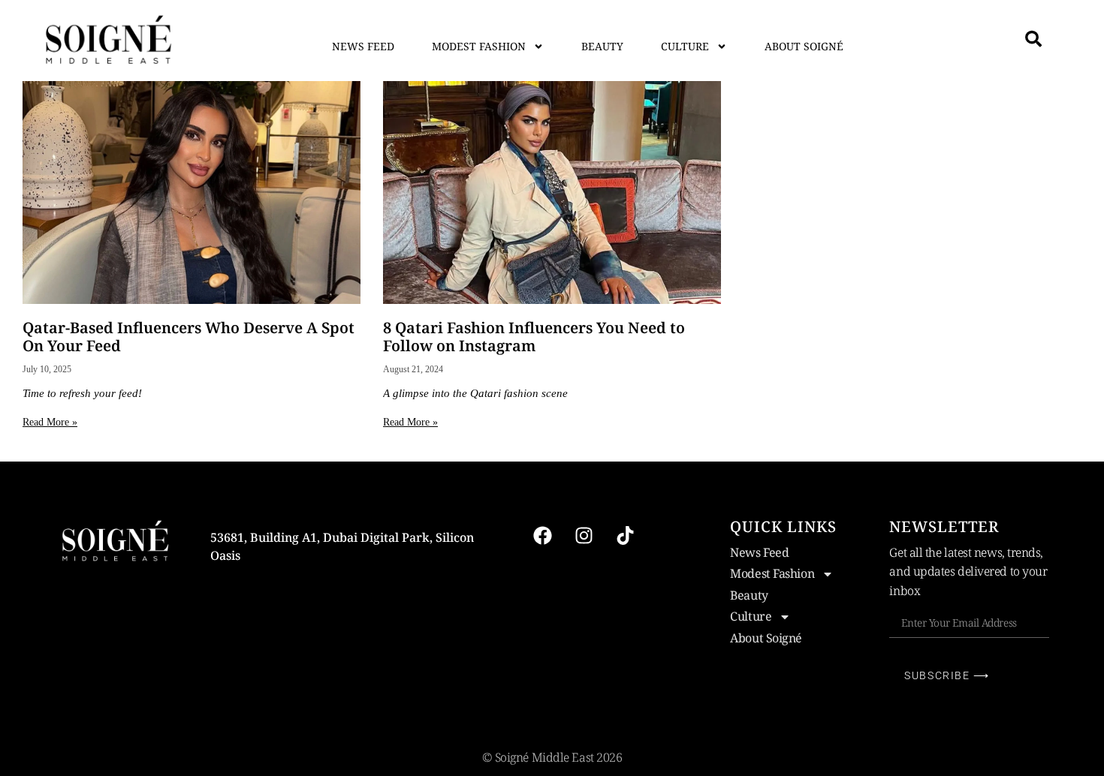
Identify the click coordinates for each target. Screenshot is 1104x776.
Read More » (50, 422)
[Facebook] (542, 536)
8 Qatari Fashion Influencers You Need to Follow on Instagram (534, 336)
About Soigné (804, 46)
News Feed (363, 46)
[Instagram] (583, 536)
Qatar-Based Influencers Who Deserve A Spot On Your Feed (188, 336)
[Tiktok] (625, 536)
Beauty (602, 46)
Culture (685, 46)
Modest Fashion (479, 46)
